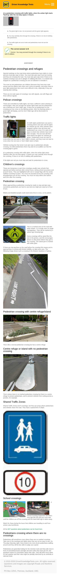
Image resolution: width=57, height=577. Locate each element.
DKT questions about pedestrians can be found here (25, 529)
